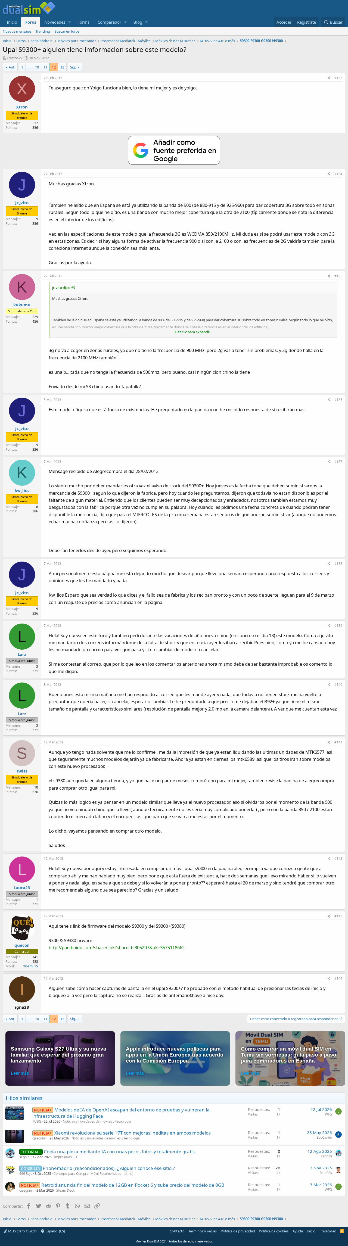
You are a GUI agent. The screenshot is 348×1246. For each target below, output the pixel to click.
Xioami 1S (30, 966)
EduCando (324, 1137)
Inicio (12, 22)
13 (62, 67)
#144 (338, 978)
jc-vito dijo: (61, 287)
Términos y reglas (202, 1231)
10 (37, 67)
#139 (338, 625)
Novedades (54, 22)
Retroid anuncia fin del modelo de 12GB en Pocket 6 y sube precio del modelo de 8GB (132, 1185)
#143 (338, 916)
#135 (338, 276)
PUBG (36, 1121)
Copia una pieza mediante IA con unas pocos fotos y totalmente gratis (119, 1151)
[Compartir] (329, 78)
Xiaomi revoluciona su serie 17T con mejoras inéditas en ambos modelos (132, 1133)
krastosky (14, 57)
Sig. (73, 67)
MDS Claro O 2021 (22, 1231)
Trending (43, 31)
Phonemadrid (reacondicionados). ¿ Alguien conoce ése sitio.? (109, 1168)
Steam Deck (65, 1190)
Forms (83, 22)
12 (54, 67)
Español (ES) (55, 1231)
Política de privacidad (238, 1231)
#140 (338, 684)
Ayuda (298, 1231)
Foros (30, 22)
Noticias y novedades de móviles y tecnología (97, 1121)
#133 (338, 78)
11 (45, 67)
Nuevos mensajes (17, 31)
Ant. (12, 67)
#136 (338, 399)
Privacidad (327, 1231)
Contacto (177, 1231)
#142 (338, 858)
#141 (338, 742)
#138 (338, 563)
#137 (338, 461)
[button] (69, 22)
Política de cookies (273, 1231)
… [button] (29, 67)
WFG (328, 1114)
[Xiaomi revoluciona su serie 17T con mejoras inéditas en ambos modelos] (14, 1136)
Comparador (109, 22)
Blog (137, 22)
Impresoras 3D (65, 1157)
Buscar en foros (66, 31)
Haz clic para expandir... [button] (193, 331)
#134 (338, 174)
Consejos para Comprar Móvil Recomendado (87, 1173)
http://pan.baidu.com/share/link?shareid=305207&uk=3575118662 (117, 947)
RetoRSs (326, 1172)
